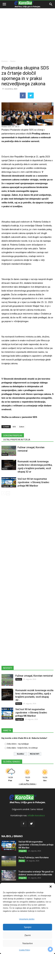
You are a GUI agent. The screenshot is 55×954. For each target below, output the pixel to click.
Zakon (21, 427)
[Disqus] (27, 540)
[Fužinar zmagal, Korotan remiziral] (8, 451)
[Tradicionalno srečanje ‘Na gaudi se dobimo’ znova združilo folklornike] (8, 875)
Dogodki (5, 486)
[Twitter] (31, 824)
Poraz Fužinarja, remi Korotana (33, 857)
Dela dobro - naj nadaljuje (18, 744)
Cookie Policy (24, 950)
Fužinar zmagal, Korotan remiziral (34, 675)
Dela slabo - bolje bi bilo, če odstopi (22, 748)
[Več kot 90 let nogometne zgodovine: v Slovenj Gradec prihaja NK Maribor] (8, 482)
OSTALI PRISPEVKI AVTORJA (16, 439)
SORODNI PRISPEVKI (12, 435)
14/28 (10, 779)
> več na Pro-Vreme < (27, 784)
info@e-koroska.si (36, 815)
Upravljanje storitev (26, 919)
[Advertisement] (27, 29)
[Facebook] (24, 824)
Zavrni (27, 935)
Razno (13, 61)
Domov (4, 61)
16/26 (44, 779)
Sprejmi (27, 927)
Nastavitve (27, 943)
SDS (14, 427)
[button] (50, 886)
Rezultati (34, 754)
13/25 (27, 779)
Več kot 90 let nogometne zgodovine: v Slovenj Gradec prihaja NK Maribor (33, 482)
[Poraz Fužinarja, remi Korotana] (8, 861)
